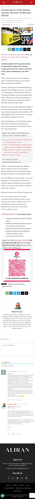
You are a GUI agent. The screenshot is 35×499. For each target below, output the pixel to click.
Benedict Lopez (6, 24)
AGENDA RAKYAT (8, 214)
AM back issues (17, 491)
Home (2, 6)
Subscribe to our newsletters (23, 488)
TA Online (8, 6)
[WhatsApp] (9, 49)
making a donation (22, 240)
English (22, 54)
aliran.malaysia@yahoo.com (21, 468)
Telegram (4, 57)
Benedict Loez (12, 404)
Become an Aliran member (12, 155)
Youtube (25, 57)
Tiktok (18, 57)
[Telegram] (21, 49)
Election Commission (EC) (16, 284)
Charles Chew (16, 406)
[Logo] (17, 455)
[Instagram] (13, 478)
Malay (15, 54)
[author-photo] (17, 309)
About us (8, 485)
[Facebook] (13, 49)
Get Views (30, 24)
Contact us (15, 485)
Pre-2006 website (9, 488)
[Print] (28, 49)
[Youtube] (26, 478)
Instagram (11, 57)
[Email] (25, 49)
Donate (22, 485)
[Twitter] (17, 49)
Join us (27, 485)
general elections (7, 286)
